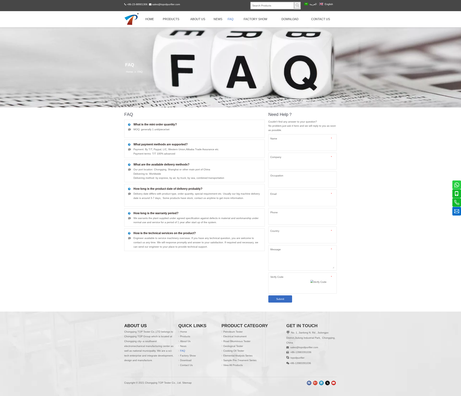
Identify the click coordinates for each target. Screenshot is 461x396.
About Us (185, 341)
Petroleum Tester (233, 331)
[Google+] (315, 383)
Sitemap (187, 382)
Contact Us (186, 365)
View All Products (233, 365)
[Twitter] (327, 383)
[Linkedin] (321, 383)
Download (185, 360)
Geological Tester (233, 346)
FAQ (182, 350)
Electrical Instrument (235, 336)
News (183, 346)
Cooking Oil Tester (233, 350)
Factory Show (188, 355)
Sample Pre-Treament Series (239, 360)
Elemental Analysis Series (237, 355)
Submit (280, 299)
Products (185, 336)
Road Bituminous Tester (236, 341)
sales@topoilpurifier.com (166, 4)
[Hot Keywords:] (297, 5)
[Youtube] (333, 383)
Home (183, 331)
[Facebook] (309, 383)
